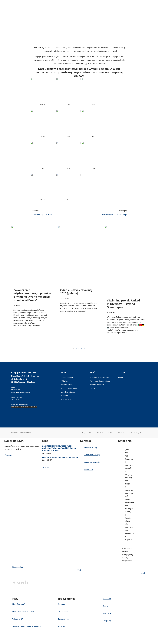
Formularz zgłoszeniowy (99, 377)
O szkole (64, 381)
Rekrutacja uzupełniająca (100, 381)
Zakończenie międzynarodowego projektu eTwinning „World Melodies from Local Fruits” (32, 295)
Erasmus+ (65, 396)
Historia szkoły (67, 385)
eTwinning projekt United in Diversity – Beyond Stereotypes (123, 304)
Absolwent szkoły (68, 392)
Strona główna (67, 377)
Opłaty (92, 388)
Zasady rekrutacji (97, 385)
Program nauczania (69, 388)
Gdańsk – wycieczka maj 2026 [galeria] (76, 291)
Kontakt (121, 377)
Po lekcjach (66, 399)
